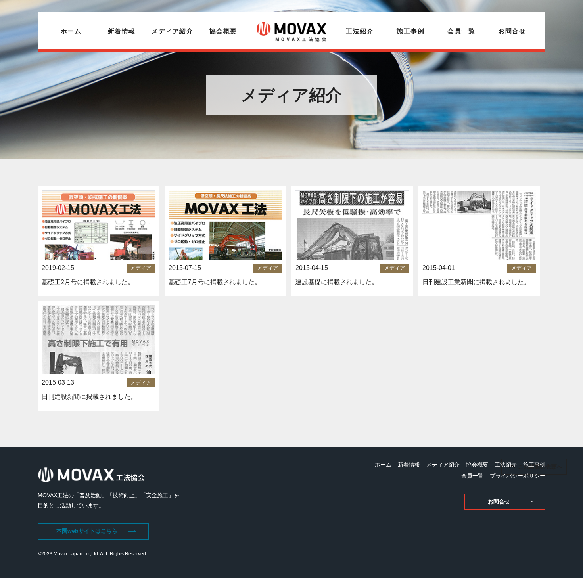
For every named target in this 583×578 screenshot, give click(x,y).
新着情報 (122, 31)
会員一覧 (461, 31)
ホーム (71, 31)
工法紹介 (360, 31)
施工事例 (410, 31)
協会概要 (223, 31)
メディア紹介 (172, 31)
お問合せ (512, 31)
